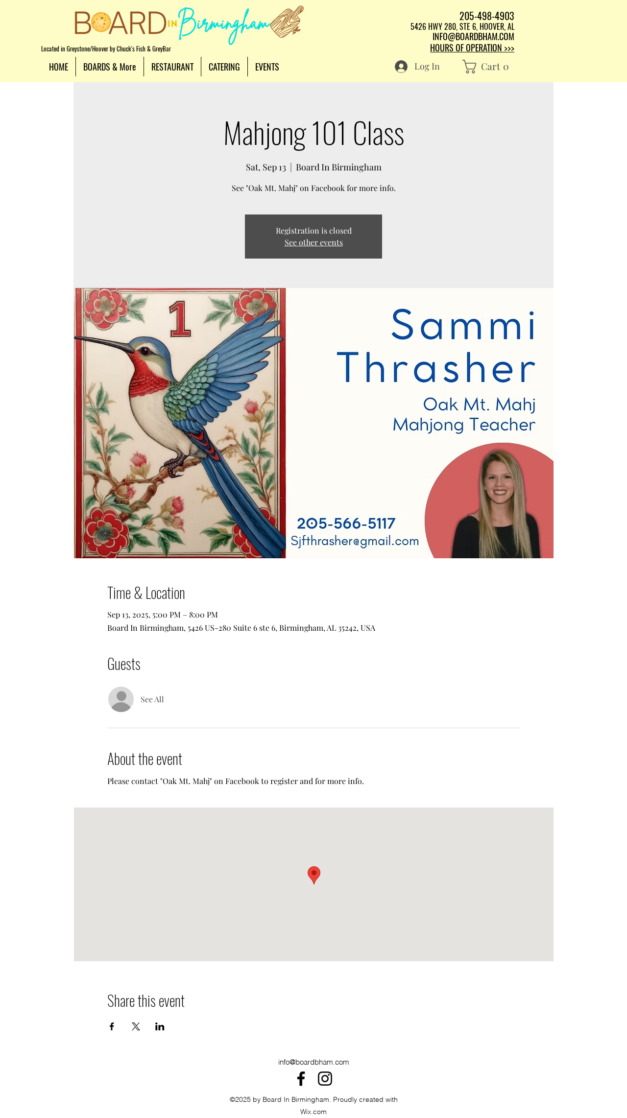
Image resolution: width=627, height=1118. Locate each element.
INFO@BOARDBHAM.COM (473, 36)
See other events (314, 242)
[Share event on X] (136, 1026)
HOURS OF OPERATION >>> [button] (472, 47)
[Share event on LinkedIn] (160, 1026)
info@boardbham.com (313, 1062)
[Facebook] (301, 1078)
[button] (110, 66)
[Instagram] (325, 1078)
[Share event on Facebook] (112, 1026)
